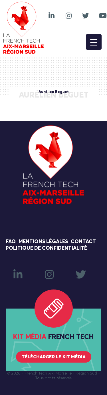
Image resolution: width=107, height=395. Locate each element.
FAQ (11, 241)
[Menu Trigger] (94, 42)
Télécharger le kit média (54, 357)
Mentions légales (43, 241)
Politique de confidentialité (46, 248)
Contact (83, 241)
